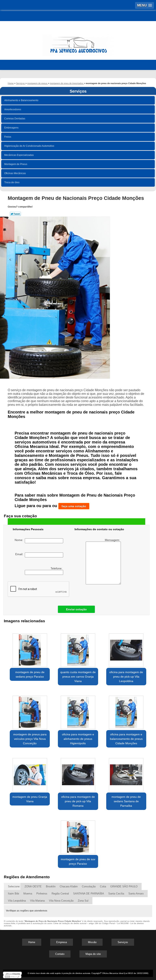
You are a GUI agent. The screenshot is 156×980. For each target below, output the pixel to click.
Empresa (61, 942)
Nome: (20, 540)
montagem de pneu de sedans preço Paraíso (29, 674)
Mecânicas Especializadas (19, 155)
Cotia (103, 886)
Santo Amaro (136, 893)
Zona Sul (83, 900)
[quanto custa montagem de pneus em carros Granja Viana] (78, 648)
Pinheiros (41, 893)
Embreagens (11, 127)
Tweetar (15, 214)
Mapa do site (93, 953)
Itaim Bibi (13, 893)
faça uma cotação (74, 506)
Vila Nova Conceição (61, 900)
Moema (27, 893)
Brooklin (50, 886)
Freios (7, 136)
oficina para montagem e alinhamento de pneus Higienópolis (78, 739)
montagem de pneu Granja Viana (29, 799)
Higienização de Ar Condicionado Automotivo (29, 146)
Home (31, 942)
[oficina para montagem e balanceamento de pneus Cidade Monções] (126, 710)
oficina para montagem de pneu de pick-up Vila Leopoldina (126, 676)
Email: (20, 554)
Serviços (78, 91)
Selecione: (14, 886)
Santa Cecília (116, 893)
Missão (92, 942)
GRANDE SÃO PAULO (124, 886)
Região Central (60, 893)
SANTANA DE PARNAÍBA (88, 893)
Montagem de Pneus (15, 164)
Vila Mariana (37, 900)
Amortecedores (12, 109)
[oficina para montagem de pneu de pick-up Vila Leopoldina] (126, 648)
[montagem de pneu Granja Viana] (30, 772)
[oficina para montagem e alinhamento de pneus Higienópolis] (78, 710)
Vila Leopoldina (17, 900)
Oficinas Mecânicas (15, 173)
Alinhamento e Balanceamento (21, 100)
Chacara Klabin (69, 886)
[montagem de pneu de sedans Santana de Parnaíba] (126, 772)
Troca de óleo (12, 182)
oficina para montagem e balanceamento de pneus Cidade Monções (126, 739)
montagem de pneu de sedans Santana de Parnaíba (126, 801)
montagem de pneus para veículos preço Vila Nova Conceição (30, 739)
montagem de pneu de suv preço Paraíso (78, 861)
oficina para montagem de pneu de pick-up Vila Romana (78, 801)
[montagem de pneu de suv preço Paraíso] (78, 835)
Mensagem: (113, 540)
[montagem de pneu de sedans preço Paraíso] (30, 648)
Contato (59, 953)
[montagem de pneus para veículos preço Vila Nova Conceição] (30, 710)
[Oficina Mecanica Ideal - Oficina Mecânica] (78, 43)
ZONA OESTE (33, 886)
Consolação (89, 886)
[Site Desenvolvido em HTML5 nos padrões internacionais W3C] (12, 976)
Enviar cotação (76, 609)
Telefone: (57, 568)
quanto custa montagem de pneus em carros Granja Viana (78, 676)
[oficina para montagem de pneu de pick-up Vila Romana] (78, 772)
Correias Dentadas (14, 118)
